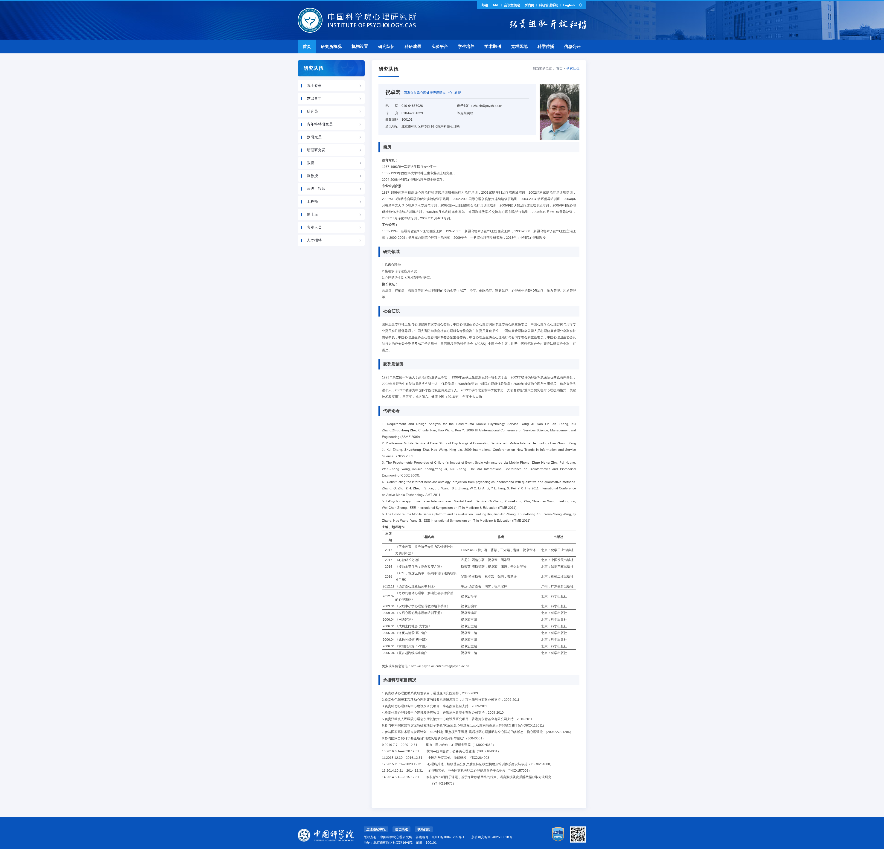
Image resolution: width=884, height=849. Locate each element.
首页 (307, 46)
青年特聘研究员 (320, 124)
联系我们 (423, 829)
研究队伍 (386, 46)
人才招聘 (314, 240)
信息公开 (572, 46)
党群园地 (519, 46)
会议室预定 (512, 5)
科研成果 (413, 46)
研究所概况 (331, 46)
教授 (310, 163)
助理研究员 (316, 150)
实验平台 (439, 46)
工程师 (312, 202)
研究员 (312, 111)
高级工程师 (316, 189)
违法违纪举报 (376, 829)
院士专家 (314, 85)
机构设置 (360, 46)
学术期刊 (492, 46)
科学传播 (546, 46)
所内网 (529, 5)
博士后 (312, 214)
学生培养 (466, 46)
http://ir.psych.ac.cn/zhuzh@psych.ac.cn (440, 666)
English (569, 5)
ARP (496, 5)
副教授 (312, 176)
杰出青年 (314, 98)
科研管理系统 (548, 5)
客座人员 (314, 227)
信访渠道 (401, 829)
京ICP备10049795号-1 (448, 837)
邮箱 (485, 5)
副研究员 (314, 137)
